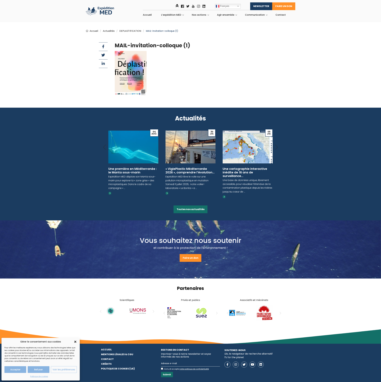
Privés (184, 300)
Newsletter (261, 6)
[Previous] (104, 147)
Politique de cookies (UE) (118, 368)
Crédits (106, 364)
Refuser (38, 369)
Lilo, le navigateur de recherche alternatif (248, 353)
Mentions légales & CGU (117, 354)
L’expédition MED (171, 15)
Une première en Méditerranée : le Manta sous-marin (132, 170)
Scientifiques (127, 300)
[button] (75, 341)
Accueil (147, 15)
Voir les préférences (64, 369)
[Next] (276, 147)
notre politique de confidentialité (194, 369)
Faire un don (283, 6)
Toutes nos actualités (190, 209)
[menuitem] (147, 15)
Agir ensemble (225, 15)
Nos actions (199, 15)
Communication (255, 15)
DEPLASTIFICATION (130, 31)
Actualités (109, 31)
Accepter (15, 369)
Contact (280, 15)
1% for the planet (234, 357)
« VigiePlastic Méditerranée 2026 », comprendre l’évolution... (190, 170)
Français (224, 6)
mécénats (262, 300)
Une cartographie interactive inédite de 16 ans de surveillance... (245, 172)
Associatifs (246, 300)
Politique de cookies (39, 376)
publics (196, 300)
